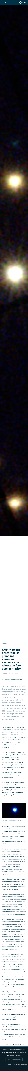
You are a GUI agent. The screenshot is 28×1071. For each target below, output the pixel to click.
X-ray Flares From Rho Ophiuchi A (13, 820)
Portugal (22, 679)
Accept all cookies (14, 1059)
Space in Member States (12, 679)
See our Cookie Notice (14, 1067)
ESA (3, 679)
